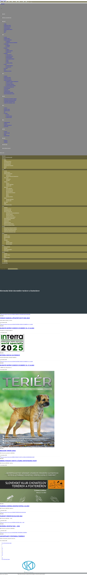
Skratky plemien (9, 214)
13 (2, 552)
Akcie (3, 233)
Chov (3, 206)
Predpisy (6, 181)
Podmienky (8, 174)
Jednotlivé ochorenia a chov (10, 231)
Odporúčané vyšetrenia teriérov (10, 227)
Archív (7, 195)
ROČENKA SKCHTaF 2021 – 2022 (10, 526)
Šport (5, 256)
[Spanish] (27, 1)
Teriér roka (6, 177)
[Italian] (17, 1)
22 (2, 557)
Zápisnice (6, 187)
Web (5, 168)
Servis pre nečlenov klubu (9, 225)
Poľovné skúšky (9, 242)
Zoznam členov (7, 172)
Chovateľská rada (7, 162)
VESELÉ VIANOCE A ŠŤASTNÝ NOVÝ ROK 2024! (15, 318)
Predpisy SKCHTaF (9, 184)
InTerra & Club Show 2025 (7, 157)
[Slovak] (24, 1)
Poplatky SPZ (8, 200)
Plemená (6, 207)
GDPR (5, 203)
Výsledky (8, 180)
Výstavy (5, 234)
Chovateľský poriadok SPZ (9, 218)
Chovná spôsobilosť (8, 211)
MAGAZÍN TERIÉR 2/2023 (8, 450)
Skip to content (3, 0)
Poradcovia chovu (7, 161)
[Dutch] (4, 1)
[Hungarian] (14, 1)
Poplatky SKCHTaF (10, 199)
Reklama (3, 258)
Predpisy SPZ (8, 185)
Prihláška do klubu (8, 204)
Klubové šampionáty (8, 173)
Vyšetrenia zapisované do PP (10, 230)
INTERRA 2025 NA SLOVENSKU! (10, 355)
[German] (10, 1)
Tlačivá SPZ (6, 221)
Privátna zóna (5, 263)
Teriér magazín (7, 246)
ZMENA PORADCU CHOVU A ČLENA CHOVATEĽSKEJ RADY (18, 461)
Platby (5, 198)
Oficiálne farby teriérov (10, 216)
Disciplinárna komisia (8, 165)
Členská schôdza (9, 196)
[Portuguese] (21, 1)
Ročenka (5, 248)
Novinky (4, 156)
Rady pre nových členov (9, 223)
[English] (1, 1)
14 (2, 553)
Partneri (5, 261)
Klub (3, 169)
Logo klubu (6, 250)
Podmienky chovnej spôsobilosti (12, 212)
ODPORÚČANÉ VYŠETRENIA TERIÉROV (12, 536)
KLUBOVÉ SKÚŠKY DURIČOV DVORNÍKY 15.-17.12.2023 (17, 328)
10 (2, 548)
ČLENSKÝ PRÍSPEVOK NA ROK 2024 (11, 516)
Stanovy (7, 183)
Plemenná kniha (7, 222)
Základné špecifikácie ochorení (10, 229)
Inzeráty (5, 260)
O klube (5, 170)
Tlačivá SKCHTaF (7, 219)
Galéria (3, 252)
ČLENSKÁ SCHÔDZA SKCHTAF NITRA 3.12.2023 (14, 506)
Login (31, 1)
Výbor (5, 160)
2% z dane (6, 202)
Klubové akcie (7, 257)
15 (2, 555)
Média (3, 245)
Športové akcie (7, 237)
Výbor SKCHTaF (9, 188)
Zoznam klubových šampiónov (12, 176)
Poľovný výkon (7, 235)
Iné (4, 238)
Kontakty (4, 158)
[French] (7, 1)
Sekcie (5, 166)
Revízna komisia (7, 164)
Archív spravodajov (8, 249)
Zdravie (3, 226)
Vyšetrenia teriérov (10, 215)
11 (2, 549)
